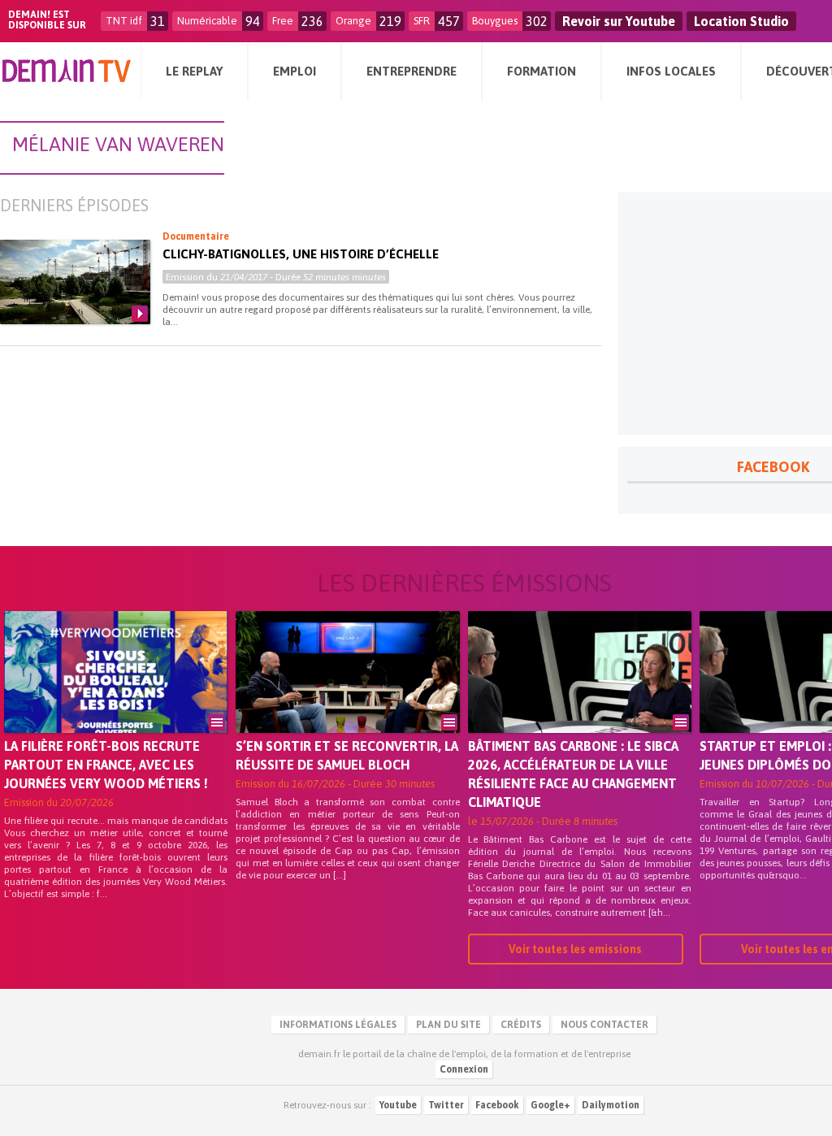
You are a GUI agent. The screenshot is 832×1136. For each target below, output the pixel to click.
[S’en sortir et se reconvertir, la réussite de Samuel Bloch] (347, 694)
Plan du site (448, 1024)
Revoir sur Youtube (618, 21)
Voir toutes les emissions (575, 949)
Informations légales (338, 1024)
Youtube (398, 1105)
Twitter (446, 1105)
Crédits (520, 1024)
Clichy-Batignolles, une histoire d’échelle (300, 254)
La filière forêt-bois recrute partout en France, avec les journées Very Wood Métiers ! (106, 765)
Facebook (497, 1105)
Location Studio (741, 21)
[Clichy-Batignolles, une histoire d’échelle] (75, 282)
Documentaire (195, 236)
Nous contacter (604, 1024)
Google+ (550, 1105)
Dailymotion (610, 1105)
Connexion (464, 1069)
